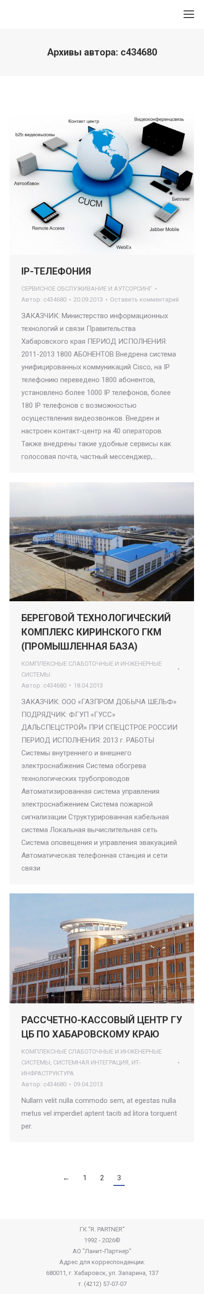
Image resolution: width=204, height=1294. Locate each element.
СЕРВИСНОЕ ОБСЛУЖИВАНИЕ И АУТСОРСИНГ (86, 288)
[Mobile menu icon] (189, 14)
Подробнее (114, 184)
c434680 (139, 52)
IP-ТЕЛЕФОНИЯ (56, 271)
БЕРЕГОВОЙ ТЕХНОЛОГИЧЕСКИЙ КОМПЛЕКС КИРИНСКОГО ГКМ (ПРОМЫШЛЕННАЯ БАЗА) (96, 632)
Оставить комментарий (144, 299)
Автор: (43, 299)
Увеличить (89, 184)
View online (76, 541)
